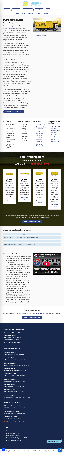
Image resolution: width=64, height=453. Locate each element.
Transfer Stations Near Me (55, 141)
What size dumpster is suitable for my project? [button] (16, 234)
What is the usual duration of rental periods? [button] (16, 241)
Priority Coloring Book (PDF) (14, 440)
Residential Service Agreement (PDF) (16, 438)
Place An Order (41, 124)
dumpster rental (15, 103)
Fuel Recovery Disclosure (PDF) (15, 435)
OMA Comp (55, 451)
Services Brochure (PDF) (13, 433)
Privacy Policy (43, 451)
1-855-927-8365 (15, 343)
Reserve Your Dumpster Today (13, 111)
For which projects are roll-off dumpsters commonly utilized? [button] (20, 244)
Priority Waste (32, 4)
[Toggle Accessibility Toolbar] (4, 449)
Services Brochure (41, 35)
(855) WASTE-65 (39, 163)
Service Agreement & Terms (31, 451)
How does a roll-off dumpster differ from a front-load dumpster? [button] (21, 237)
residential (12, 28)
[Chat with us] (60, 450)
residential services (42, 313)
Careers (8, 431)
